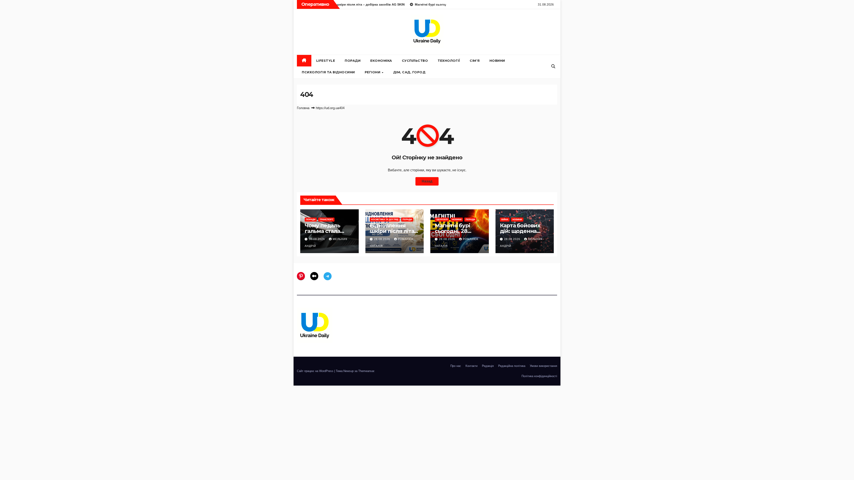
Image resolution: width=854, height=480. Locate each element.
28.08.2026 (382, 239)
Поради (353, 61)
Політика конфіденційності (539, 376)
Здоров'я (442, 219)
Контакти (471, 366)
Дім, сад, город (409, 72)
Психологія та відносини (328, 72)
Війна (504, 219)
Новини (497, 61)
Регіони (373, 72)
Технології (449, 61)
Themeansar (366, 371)
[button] (553, 66)
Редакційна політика (511, 366)
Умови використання (543, 366)
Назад (427, 181)
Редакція (488, 366)
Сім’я (475, 61)
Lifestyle (325, 61)
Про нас (455, 366)
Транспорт (326, 219)
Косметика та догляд (384, 219)
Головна (303, 108)
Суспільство (415, 61)
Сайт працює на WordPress (315, 371)
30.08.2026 (317, 239)
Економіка (381, 61)
